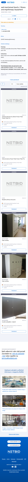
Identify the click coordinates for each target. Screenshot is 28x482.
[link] (12, 19)
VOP (25, 459)
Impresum (13, 459)
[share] (19, 19)
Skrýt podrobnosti (14, 80)
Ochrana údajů (20, 459)
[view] (2, 84)
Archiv (8, 459)
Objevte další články (14, 434)
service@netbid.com (9, 358)
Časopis (4, 459)
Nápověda (14, 461)
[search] (22, 2)
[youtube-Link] (12, 466)
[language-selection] (24, 2)
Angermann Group (14, 472)
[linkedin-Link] (15, 466)
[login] (26, 2)
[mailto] (17, 19)
